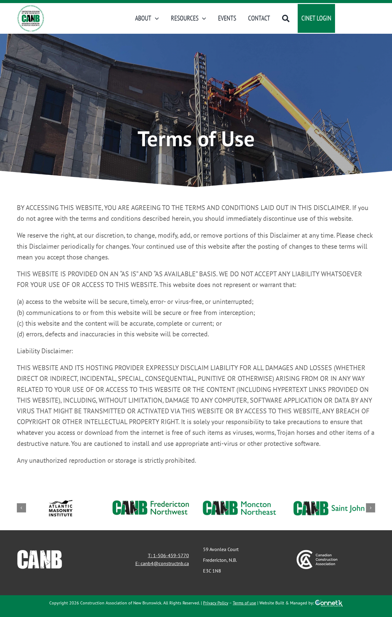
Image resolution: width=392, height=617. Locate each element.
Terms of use (244, 603)
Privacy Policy (215, 603)
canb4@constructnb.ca (165, 563)
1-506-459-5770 (171, 555)
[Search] (285, 18)
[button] (21, 507)
